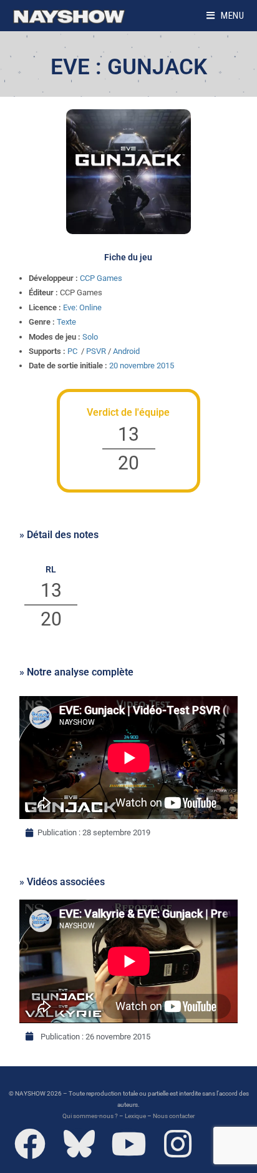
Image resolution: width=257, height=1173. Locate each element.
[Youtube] (128, 1143)
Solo (90, 336)
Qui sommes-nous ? (90, 1115)
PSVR (96, 351)
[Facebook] (30, 1143)
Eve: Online (82, 307)
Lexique (135, 1115)
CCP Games (101, 278)
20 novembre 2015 (141, 365)
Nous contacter (174, 1115)
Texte (66, 321)
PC (72, 351)
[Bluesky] (79, 1143)
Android (126, 351)
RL (51, 569)
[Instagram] (177, 1143)
